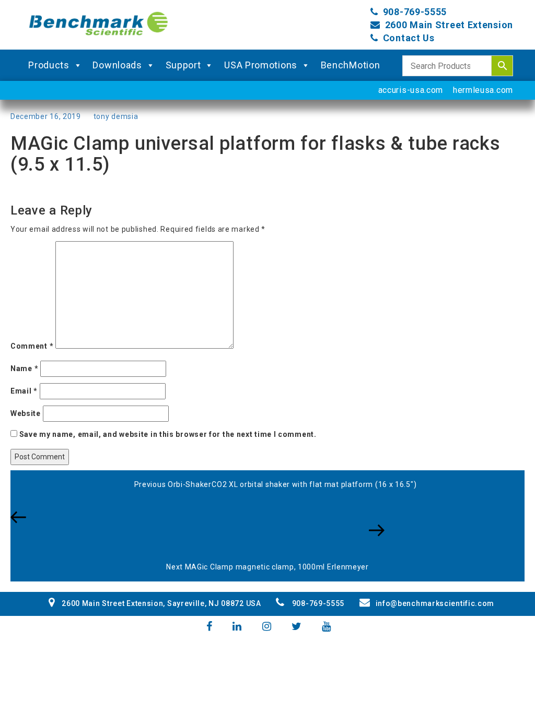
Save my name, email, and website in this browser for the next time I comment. (168, 434)
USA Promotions (260, 65)
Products (48, 65)
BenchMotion (350, 65)
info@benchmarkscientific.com (435, 603)
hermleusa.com (483, 90)
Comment (31, 346)
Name (24, 368)
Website (25, 413)
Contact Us (409, 37)
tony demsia (116, 116)
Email (24, 391)
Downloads (117, 65)
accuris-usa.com (411, 90)
